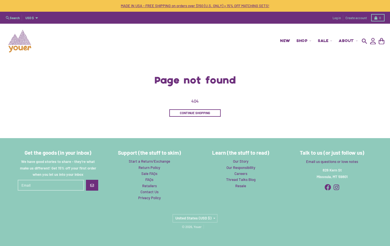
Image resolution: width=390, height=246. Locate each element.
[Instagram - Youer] (336, 187)
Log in (337, 18)
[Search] (364, 41)
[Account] (373, 41)
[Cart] (381, 41)
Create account (356, 18)
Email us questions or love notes (332, 161)
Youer (198, 227)
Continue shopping (195, 113)
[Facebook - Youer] (328, 187)
